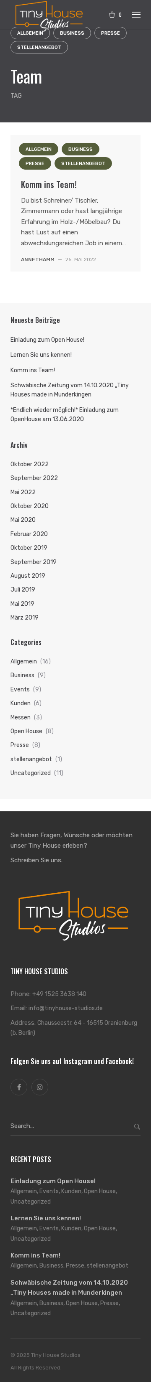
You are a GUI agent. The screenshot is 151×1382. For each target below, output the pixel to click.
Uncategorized (30, 773)
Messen (20, 717)
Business (80, 149)
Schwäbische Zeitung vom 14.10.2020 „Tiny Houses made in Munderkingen (69, 390)
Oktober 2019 (28, 547)
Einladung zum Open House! (47, 339)
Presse (35, 163)
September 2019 (33, 562)
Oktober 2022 (29, 464)
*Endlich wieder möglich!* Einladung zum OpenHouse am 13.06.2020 (64, 414)
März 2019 (24, 617)
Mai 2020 (23, 519)
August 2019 (27, 575)
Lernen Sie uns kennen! (41, 354)
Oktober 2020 (29, 506)
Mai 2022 (23, 492)
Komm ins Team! (49, 184)
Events (20, 689)
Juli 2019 (22, 589)
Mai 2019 (22, 603)
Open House (26, 731)
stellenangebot (39, 47)
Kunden (20, 703)
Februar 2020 (29, 534)
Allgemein (39, 149)
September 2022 (34, 478)
